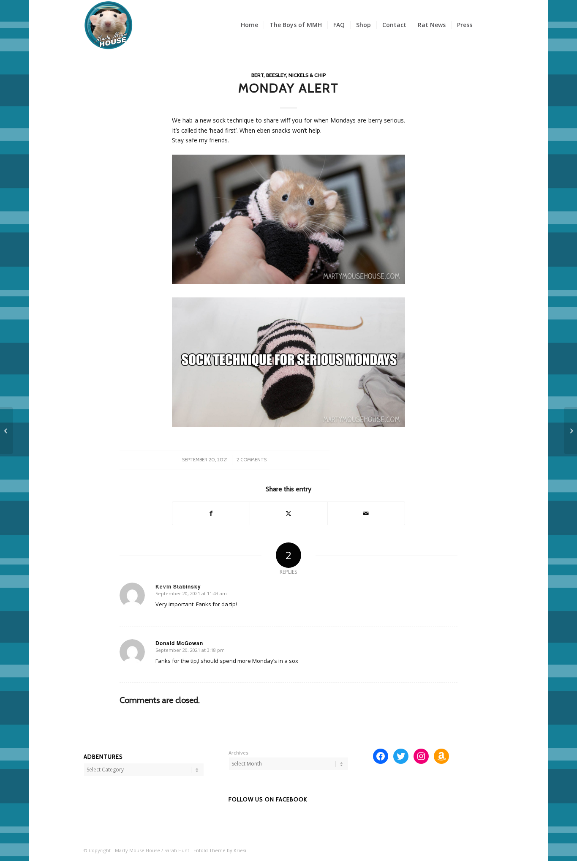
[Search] (485, 25)
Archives (238, 752)
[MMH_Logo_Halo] (108, 25)
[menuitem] (249, 25)
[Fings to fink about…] (6, 430)
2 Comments (252, 460)
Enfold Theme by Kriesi (219, 850)
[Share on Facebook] (211, 513)
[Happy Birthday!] (570, 430)
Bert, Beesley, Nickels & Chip (288, 75)
